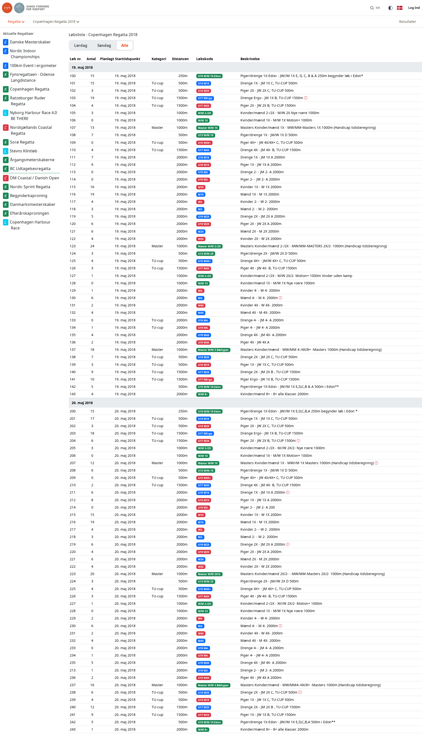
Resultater (407, 21)
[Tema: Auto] (390, 7)
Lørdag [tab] (80, 45)
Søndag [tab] (104, 45)
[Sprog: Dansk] (399, 7)
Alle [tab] (124, 45)
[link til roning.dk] (25, 8)
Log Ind (414, 7)
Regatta (14, 21)
